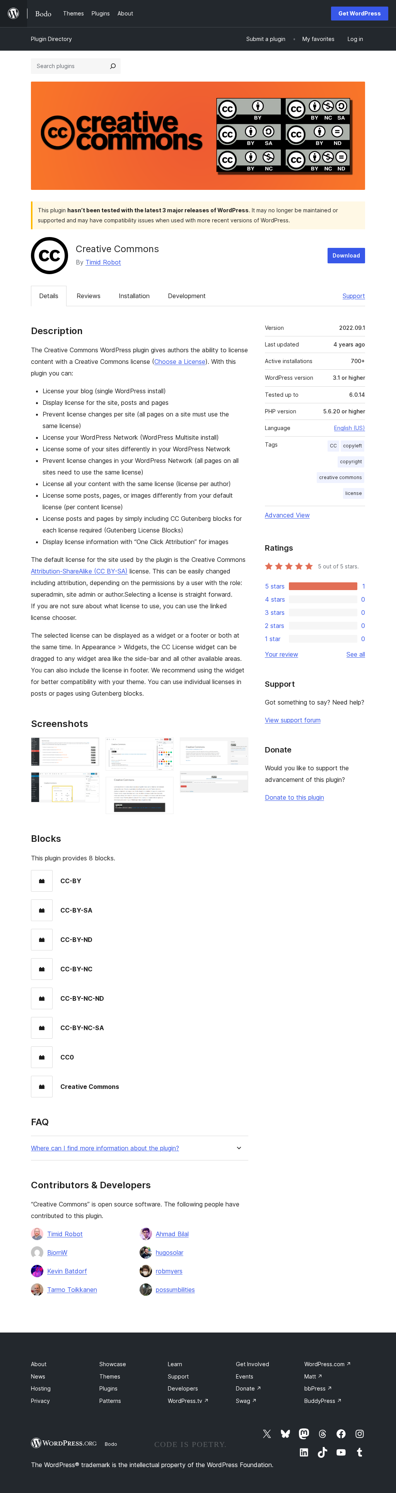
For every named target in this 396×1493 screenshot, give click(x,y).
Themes (109, 1376)
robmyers (169, 1271)
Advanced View (287, 515)
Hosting (41, 1388)
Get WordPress (359, 13)
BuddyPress (323, 1400)
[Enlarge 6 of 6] (238, 781)
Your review (281, 654)
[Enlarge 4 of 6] (163, 787)
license (353, 493)
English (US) (349, 428)
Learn (175, 1364)
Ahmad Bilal (172, 1234)
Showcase (112, 1364)
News (38, 1376)
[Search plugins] (113, 66)
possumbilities (175, 1289)
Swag (246, 1400)
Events (244, 1376)
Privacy (40, 1400)
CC (333, 446)
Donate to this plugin (294, 797)
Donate (248, 1388)
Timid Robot (103, 262)
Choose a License (179, 361)
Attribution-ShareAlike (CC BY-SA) (79, 571)
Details (48, 296)
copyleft (352, 446)
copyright (351, 461)
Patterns (110, 1400)
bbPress (318, 1388)
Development (187, 296)
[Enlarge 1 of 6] (89, 748)
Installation (134, 296)
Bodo (111, 1444)
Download (346, 255)
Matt (313, 1376)
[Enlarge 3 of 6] (163, 748)
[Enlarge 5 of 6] (238, 748)
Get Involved (252, 1364)
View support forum (293, 720)
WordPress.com (327, 1364)
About (38, 1364)
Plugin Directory (51, 39)
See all (355, 654)
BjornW (57, 1252)
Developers (183, 1388)
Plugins (108, 1388)
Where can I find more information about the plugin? (105, 1148)
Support (354, 296)
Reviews (89, 296)
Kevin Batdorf (67, 1271)
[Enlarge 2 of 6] (89, 783)
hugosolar (169, 1252)
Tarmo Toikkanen (72, 1289)
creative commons (340, 477)
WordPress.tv (188, 1400)
